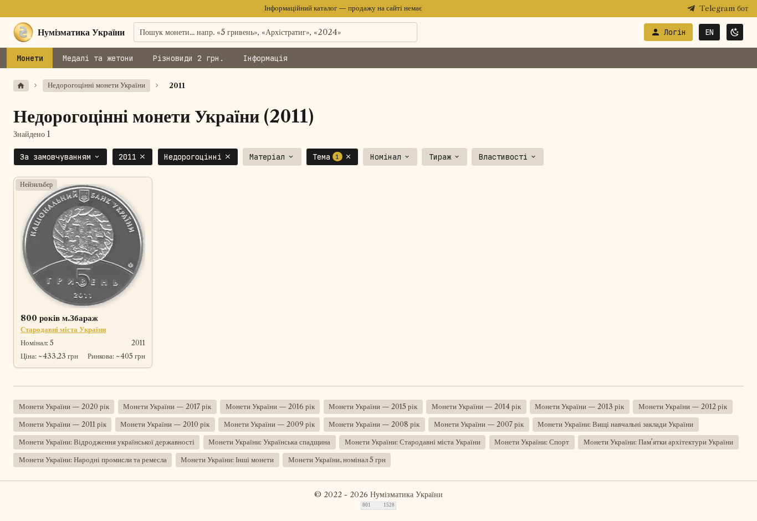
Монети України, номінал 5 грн (337, 460)
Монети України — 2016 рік (270, 406)
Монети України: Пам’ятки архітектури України (658, 442)
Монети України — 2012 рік (682, 406)
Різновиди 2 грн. (188, 58)
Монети (30, 58)
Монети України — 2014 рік (476, 406)
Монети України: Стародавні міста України (412, 442)
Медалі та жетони (98, 58)
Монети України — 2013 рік (579, 406)
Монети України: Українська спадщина (269, 442)
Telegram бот (723, 8)
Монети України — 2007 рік (479, 424)
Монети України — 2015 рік (373, 406)
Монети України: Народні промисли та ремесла (93, 460)
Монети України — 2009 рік (269, 424)
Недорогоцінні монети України (96, 85)
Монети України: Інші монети (227, 460)
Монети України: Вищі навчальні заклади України (615, 424)
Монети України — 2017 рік (167, 406)
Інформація (265, 58)
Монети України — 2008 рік (374, 424)
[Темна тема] (735, 32)
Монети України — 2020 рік (64, 406)
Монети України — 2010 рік (164, 424)
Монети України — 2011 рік (62, 424)
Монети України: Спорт (531, 442)
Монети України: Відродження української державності (107, 442)
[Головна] (21, 85)
